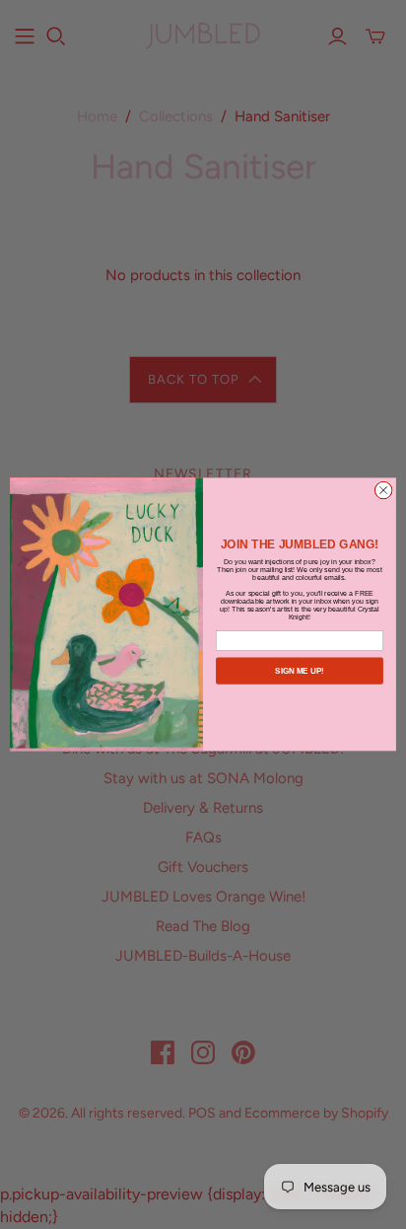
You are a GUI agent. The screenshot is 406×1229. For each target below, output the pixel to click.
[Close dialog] (383, 490)
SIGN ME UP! (299, 671)
